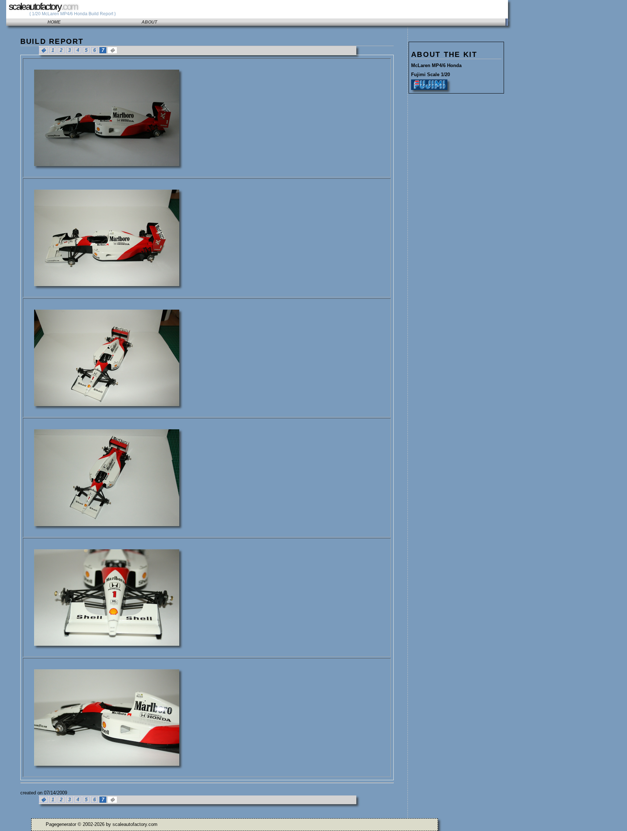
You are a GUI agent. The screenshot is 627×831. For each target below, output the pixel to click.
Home (54, 22)
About (149, 22)
